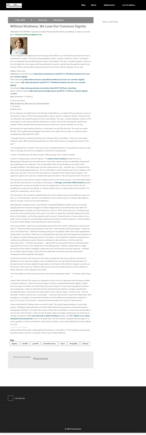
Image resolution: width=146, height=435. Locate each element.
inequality (73, 344)
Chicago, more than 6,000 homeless (70, 183)
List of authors (128, 5)
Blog (83, 5)
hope (62, 344)
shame (85, 344)
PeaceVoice (58, 20)
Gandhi (25, 344)
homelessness (49, 344)
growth (35, 344)
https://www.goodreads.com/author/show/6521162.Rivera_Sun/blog (48, 88)
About (93, 5)
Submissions (109, 5)
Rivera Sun (42, 20)
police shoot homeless (57, 159)
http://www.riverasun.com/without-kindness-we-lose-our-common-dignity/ (55, 80)
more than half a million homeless (45, 316)
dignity (14, 344)
